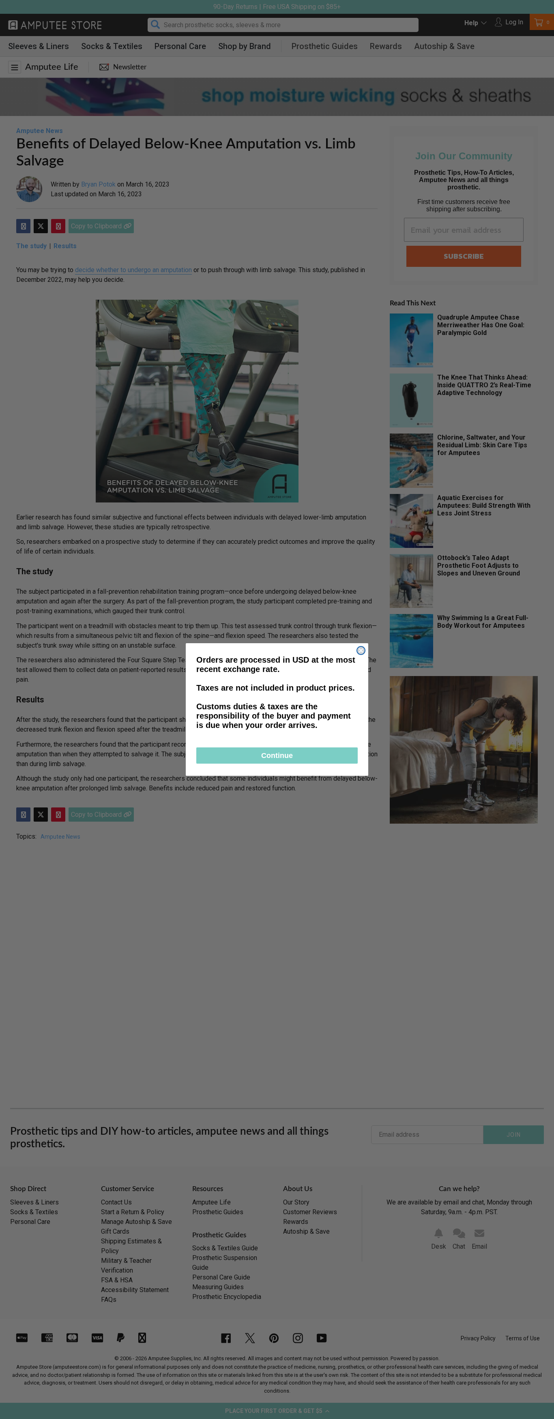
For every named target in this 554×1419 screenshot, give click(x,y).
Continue (277, 755)
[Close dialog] (361, 650)
